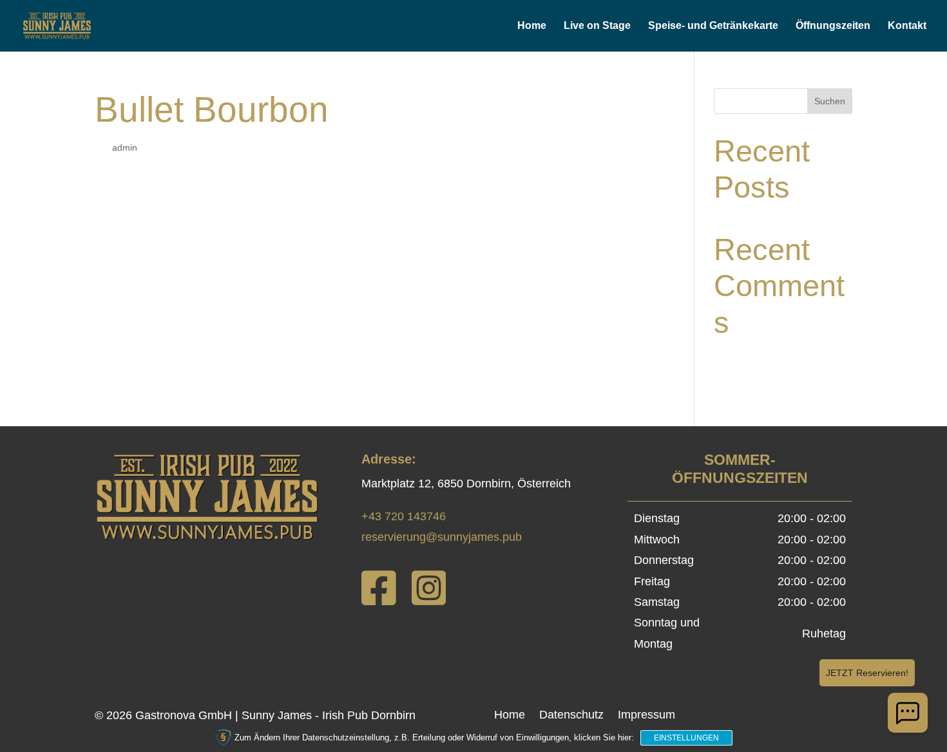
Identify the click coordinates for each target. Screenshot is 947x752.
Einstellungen (686, 737)
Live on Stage (597, 26)
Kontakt (907, 26)
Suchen (829, 101)
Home (531, 26)
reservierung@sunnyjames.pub (441, 537)
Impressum (646, 715)
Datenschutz (571, 715)
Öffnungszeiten (833, 26)
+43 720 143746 (403, 516)
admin (124, 147)
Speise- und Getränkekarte (713, 26)
